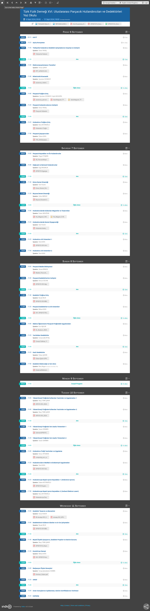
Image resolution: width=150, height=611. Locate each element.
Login (146, 3)
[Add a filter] (35, 2)
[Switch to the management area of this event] (57, 2)
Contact (66, 605)
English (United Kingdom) (130, 3)
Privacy (87, 605)
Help (61, 605)
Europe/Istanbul (110, 3)
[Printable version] (31, 2)
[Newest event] (25, 2)
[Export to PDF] (46, 2)
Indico (23, 606)
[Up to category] (16, 2)
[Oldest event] (8, 2)
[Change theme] (51, 2)
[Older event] (12, 2)
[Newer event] (21, 2)
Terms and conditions (77, 605)
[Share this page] (146, 606)
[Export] (40, 2)
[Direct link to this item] (86, 32)
